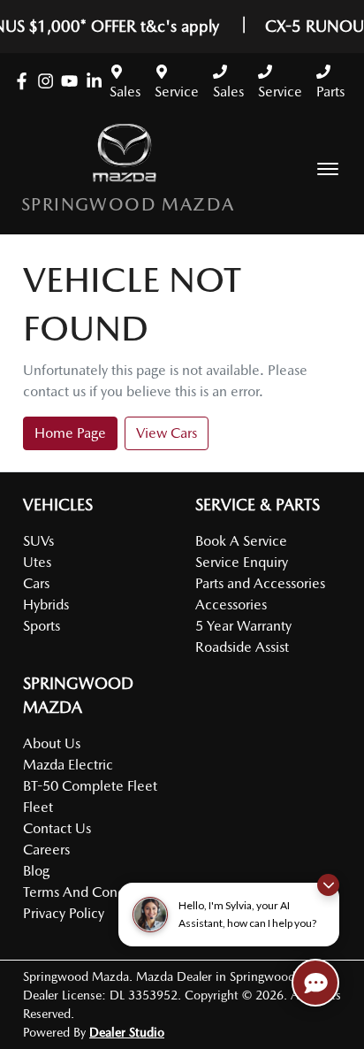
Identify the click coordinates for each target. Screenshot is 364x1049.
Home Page (70, 433)
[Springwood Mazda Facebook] (25, 81)
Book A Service (241, 540)
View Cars (166, 433)
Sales (125, 91)
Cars (36, 583)
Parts (330, 91)
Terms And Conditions (90, 892)
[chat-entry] (315, 983)
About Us (51, 743)
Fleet (38, 807)
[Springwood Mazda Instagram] (49, 81)
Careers (46, 849)
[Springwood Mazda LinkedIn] (98, 81)
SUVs (38, 540)
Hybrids (46, 604)
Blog (36, 870)
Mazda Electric (68, 764)
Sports (41, 625)
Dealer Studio (126, 1032)
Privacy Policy (63, 913)
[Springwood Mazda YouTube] (73, 81)
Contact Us (57, 828)
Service (177, 91)
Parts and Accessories (260, 583)
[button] (328, 169)
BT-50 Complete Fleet (90, 785)
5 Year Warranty (243, 625)
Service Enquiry (241, 562)
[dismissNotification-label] (328, 885)
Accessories (231, 604)
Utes (37, 562)
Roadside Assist (242, 647)
